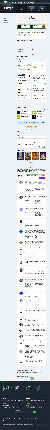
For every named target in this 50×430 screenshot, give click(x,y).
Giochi (12, 2)
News (33, 2)
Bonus (15, 2)
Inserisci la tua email (16, 411)
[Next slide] (44, 23)
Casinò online (8, 2)
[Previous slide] (43, 23)
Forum (24, 2)
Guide (18, 2)
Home (5, 2)
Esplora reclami (40, 73)
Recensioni (27, 2)
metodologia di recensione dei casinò (22, 43)
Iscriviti (34, 412)
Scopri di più (31, 3)
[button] (5, 10)
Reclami (21, 2)
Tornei (31, 2)
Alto (31, 10)
